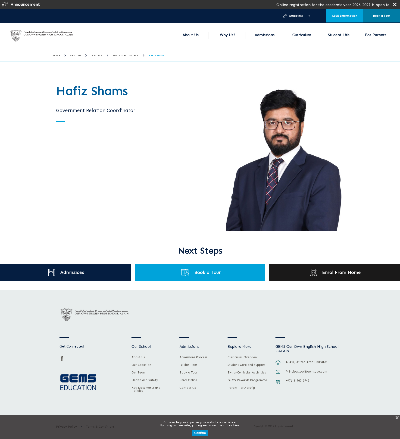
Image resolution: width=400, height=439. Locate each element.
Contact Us (187, 387)
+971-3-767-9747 (297, 380)
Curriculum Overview (242, 357)
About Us (190, 35)
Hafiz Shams (156, 55)
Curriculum (301, 35)
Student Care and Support (247, 365)
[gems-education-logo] (78, 382)
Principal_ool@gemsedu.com (306, 371)
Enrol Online (188, 380)
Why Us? (227, 35)
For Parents (375, 35)
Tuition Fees (188, 365)
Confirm (200, 433)
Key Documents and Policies (145, 389)
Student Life (339, 35)
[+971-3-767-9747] (278, 384)
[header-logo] (41, 35)
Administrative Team (125, 55)
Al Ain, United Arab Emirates (306, 362)
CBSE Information (344, 15)
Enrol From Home (341, 272)
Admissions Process (193, 357)
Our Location (141, 365)
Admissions (265, 35)
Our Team (96, 55)
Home (56, 55)
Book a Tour (381, 15)
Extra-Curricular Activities (247, 372)
